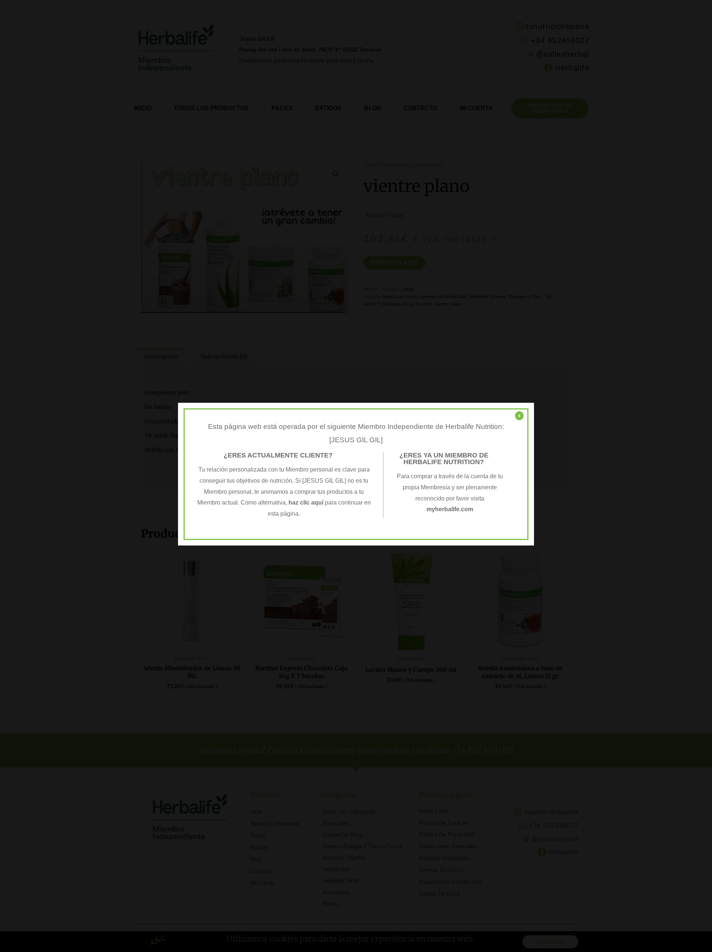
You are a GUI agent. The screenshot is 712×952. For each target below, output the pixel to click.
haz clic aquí (307, 503)
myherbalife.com (449, 509)
